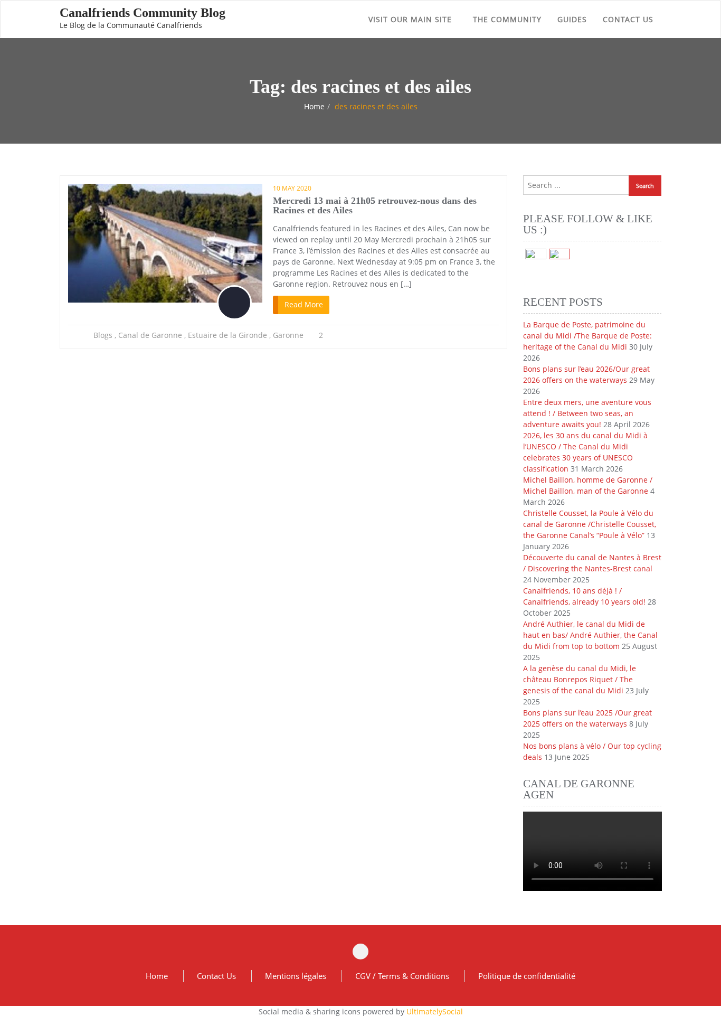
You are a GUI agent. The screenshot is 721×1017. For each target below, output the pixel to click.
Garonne (288, 335)
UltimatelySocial (434, 1011)
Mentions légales (295, 976)
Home (314, 106)
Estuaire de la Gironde (227, 335)
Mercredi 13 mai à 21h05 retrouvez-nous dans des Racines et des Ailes (375, 205)
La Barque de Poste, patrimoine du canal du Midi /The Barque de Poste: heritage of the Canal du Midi (587, 335)
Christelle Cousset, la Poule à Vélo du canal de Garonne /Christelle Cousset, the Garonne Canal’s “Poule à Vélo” (589, 524)
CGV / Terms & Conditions (402, 976)
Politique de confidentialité (526, 976)
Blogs (102, 335)
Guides (572, 19)
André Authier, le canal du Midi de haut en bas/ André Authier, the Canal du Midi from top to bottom (590, 635)
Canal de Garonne (150, 335)
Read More (303, 304)
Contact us (628, 19)
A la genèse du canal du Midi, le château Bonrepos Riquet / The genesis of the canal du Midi (579, 679)
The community (507, 19)
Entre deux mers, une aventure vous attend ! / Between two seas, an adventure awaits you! (587, 413)
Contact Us (216, 976)
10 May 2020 (292, 188)
